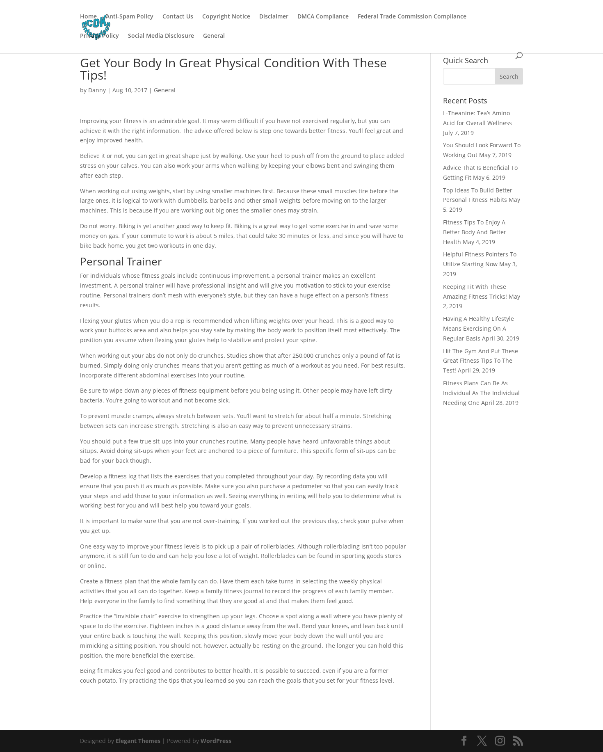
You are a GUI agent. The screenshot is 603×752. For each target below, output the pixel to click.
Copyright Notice (226, 17)
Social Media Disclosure (161, 36)
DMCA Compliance (323, 17)
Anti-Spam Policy (129, 17)
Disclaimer (273, 17)
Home (88, 17)
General (214, 36)
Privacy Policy (99, 36)
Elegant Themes (138, 741)
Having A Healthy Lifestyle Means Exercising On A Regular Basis (478, 328)
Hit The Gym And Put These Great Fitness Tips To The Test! (480, 361)
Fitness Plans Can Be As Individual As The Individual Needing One (481, 393)
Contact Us (177, 17)
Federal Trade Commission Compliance (412, 17)
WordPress (216, 741)
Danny (97, 90)
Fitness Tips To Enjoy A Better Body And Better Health (474, 232)
